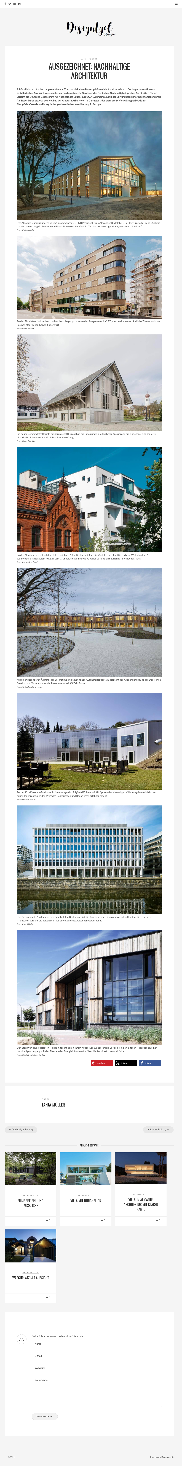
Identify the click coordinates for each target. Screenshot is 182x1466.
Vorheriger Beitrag (22, 1129)
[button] (102, 1063)
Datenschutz (168, 1457)
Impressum (155, 1457)
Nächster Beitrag (157, 1129)
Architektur (89, 59)
